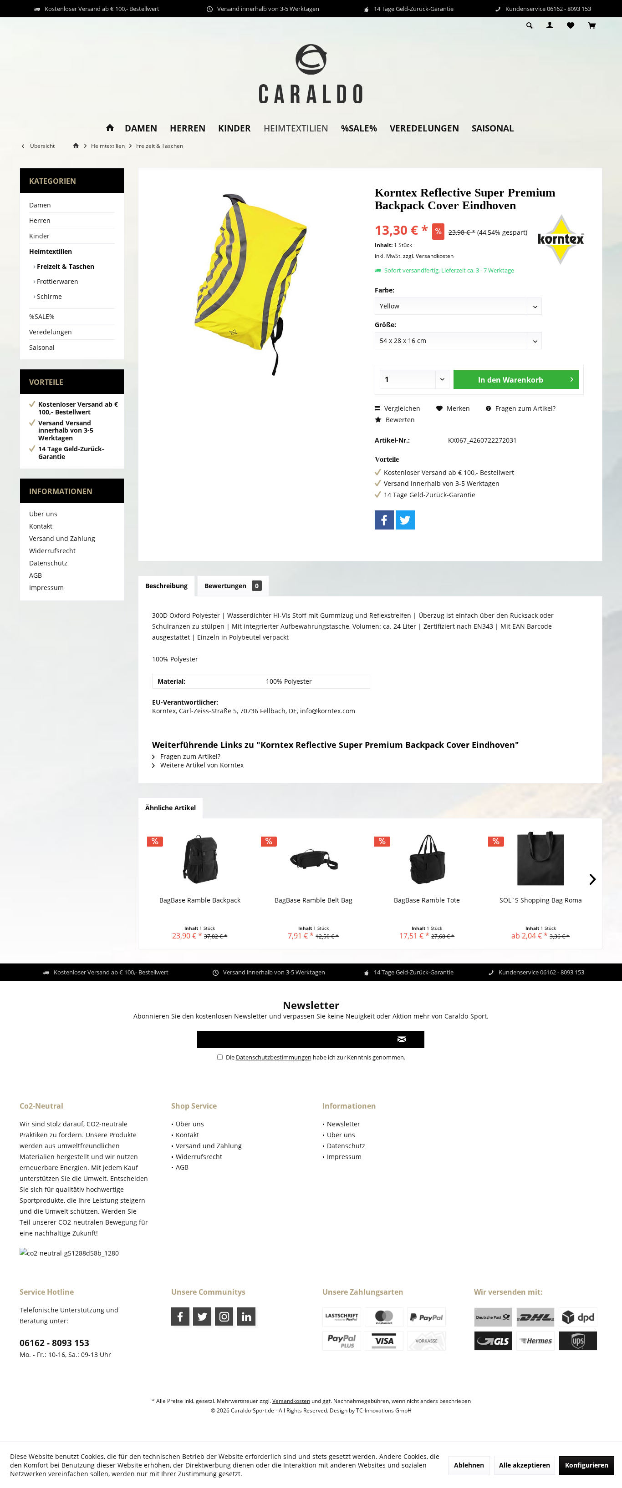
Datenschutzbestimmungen (273, 1057)
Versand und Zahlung (62, 538)
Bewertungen (231, 585)
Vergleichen (401, 408)
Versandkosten (291, 1401)
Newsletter (343, 1124)
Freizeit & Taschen (64, 266)
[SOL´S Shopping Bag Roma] (541, 859)
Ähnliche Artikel (170, 807)
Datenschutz (48, 563)
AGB (35, 575)
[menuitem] (591, 26)
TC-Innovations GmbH (384, 1410)
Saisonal (42, 347)
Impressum (46, 587)
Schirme (48, 296)
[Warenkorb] (592, 25)
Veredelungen (50, 332)
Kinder (39, 236)
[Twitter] (405, 520)
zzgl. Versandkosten (428, 256)
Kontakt (40, 526)
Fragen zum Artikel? (525, 408)
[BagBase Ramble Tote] (427, 859)
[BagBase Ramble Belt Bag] (313, 859)
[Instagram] (224, 1316)
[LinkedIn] (246, 1316)
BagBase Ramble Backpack (199, 900)
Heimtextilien (50, 251)
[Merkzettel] (570, 25)
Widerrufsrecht (52, 550)
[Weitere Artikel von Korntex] (561, 239)
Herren (40, 220)
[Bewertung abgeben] (455, 217)
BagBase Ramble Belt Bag (313, 900)
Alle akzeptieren (524, 1465)
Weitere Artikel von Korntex (201, 765)
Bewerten (399, 419)
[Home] (110, 128)
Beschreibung (166, 585)
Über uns (43, 513)
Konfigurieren (586, 1465)
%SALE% (42, 316)
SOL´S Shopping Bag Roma (541, 900)
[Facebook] (384, 520)
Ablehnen (469, 1465)
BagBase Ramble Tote (427, 900)
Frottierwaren (56, 281)
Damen (40, 205)
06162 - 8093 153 (54, 1343)
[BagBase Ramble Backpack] (200, 859)
